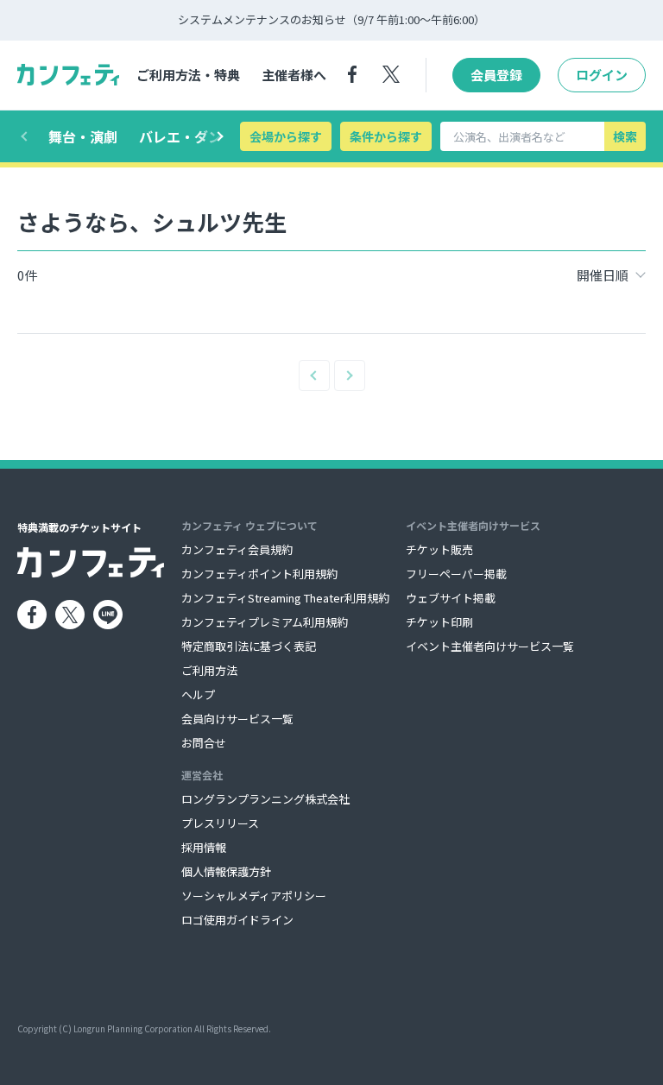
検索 (625, 136)
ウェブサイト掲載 (451, 598)
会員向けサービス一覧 (237, 718)
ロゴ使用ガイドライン (237, 920)
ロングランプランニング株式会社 (265, 799)
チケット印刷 (439, 622)
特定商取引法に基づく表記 (248, 646)
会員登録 (496, 75)
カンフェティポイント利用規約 (259, 573)
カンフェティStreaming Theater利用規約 (285, 598)
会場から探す (285, 136)
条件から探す (386, 136)
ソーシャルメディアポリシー (253, 895)
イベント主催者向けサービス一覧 (490, 646)
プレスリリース (220, 823)
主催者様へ (294, 74)
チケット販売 (439, 549)
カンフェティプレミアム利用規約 (264, 622)
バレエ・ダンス (187, 136)
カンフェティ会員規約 (237, 549)
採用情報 (203, 847)
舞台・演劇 (82, 136)
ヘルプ (198, 694)
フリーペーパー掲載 (456, 573)
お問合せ (203, 743)
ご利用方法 (209, 670)
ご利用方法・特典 (188, 74)
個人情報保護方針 (226, 871)
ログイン (602, 75)
